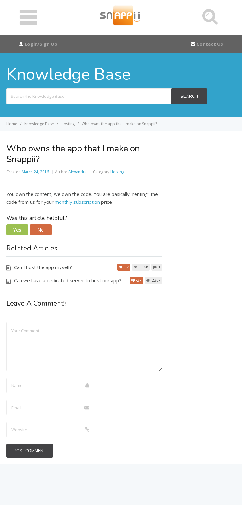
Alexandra (77, 171)
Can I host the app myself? (43, 267)
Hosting (117, 171)
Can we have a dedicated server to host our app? (67, 280)
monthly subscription (77, 202)
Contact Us (209, 44)
